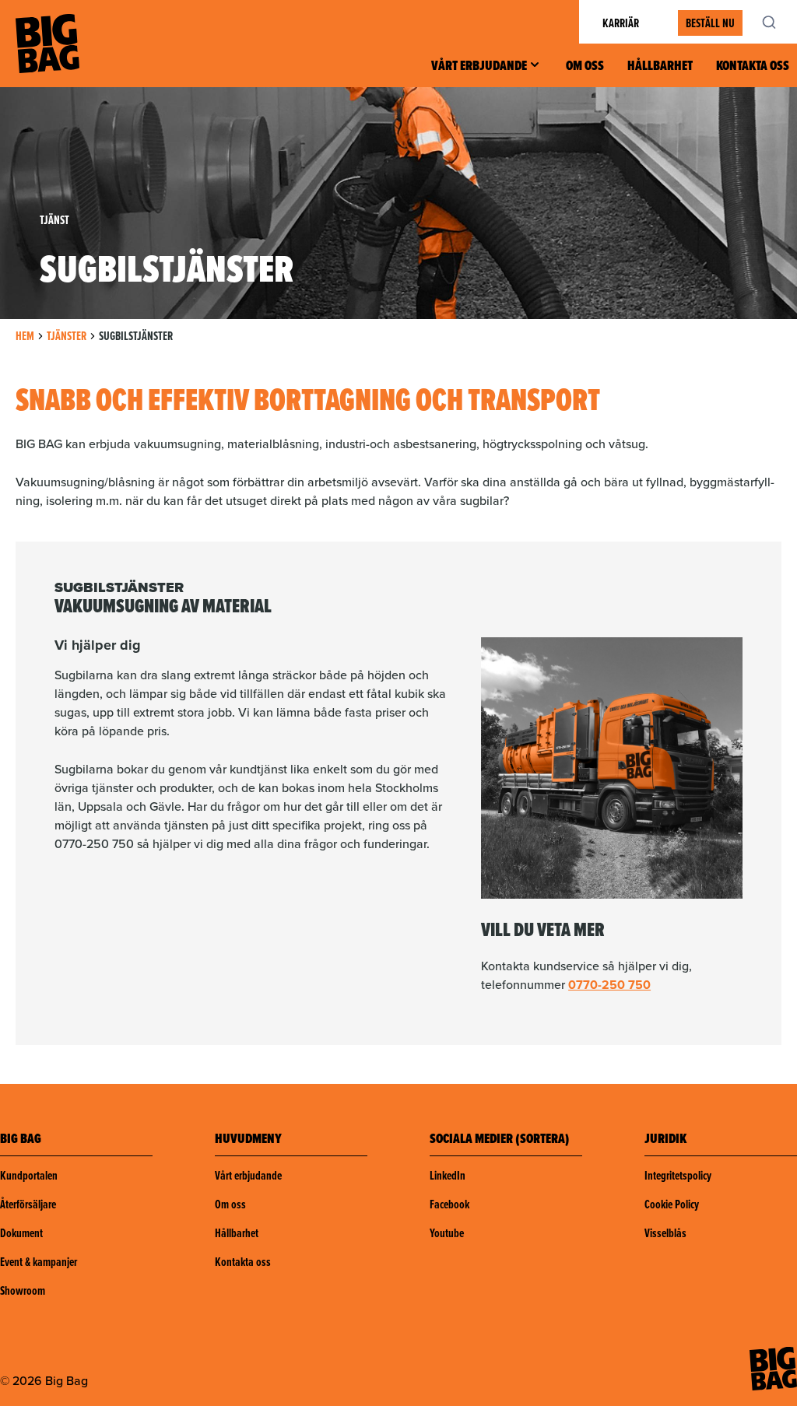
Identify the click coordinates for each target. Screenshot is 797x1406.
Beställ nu (710, 23)
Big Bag (47, 43)
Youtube (447, 1233)
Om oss (585, 65)
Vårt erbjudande (479, 65)
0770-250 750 (609, 985)
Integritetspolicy (677, 1175)
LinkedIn (447, 1175)
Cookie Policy (671, 1204)
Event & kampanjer (38, 1262)
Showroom (22, 1290)
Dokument (21, 1233)
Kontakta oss (752, 65)
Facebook (449, 1204)
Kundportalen (29, 1175)
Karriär (620, 23)
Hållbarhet (660, 65)
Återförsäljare (28, 1204)
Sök (777, 21)
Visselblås (665, 1233)
